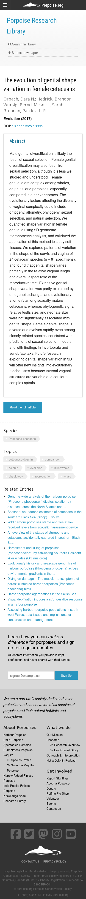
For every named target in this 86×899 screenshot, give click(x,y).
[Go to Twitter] (29, 834)
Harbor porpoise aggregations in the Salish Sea (42, 594)
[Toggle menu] (5, 5)
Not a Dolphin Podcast (61, 760)
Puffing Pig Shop (58, 793)
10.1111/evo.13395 (27, 125)
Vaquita (8, 755)
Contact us (54, 808)
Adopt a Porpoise (58, 783)
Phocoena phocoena (22, 438)
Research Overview (67, 745)
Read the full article (23, 407)
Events (51, 803)
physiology (16, 476)
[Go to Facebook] (15, 834)
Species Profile (21, 760)
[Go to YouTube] (70, 834)
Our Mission (55, 734)
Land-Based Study (66, 750)
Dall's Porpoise (13, 739)
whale (67, 476)
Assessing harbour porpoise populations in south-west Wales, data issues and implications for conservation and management (43, 614)
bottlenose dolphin (21, 459)
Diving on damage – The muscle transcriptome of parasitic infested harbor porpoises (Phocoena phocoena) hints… (43, 583)
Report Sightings (58, 778)
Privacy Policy (54, 861)
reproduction (43, 476)
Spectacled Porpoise (17, 745)
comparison (52, 459)
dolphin (13, 468)
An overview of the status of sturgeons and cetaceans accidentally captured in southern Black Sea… (44, 537)
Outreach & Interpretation (63, 755)
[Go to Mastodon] (43, 834)
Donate (51, 788)
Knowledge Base (14, 795)
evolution (36, 468)
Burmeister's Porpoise (18, 750)
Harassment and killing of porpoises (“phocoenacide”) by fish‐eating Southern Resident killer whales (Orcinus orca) (44, 552)
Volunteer (53, 798)
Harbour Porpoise (14, 734)
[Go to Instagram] (57, 834)
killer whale (61, 468)
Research (53, 739)
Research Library (14, 800)
